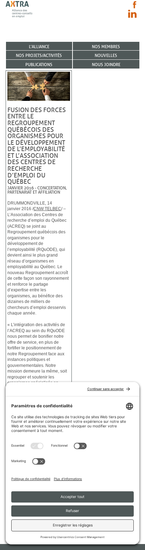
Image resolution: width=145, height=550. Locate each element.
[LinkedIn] (132, 13)
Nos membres (106, 46)
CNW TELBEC (47, 208)
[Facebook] (135, 4)
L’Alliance (39, 46)
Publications (38, 64)
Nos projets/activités (39, 55)
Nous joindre (106, 64)
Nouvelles (106, 55)
